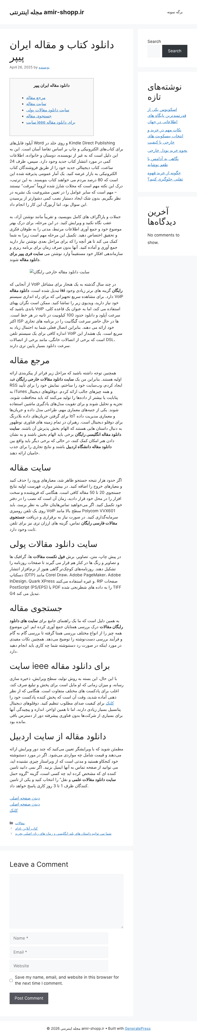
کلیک (110, 703)
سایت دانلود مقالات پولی (47, 110)
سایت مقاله (36, 103)
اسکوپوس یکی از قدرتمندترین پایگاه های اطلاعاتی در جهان (167, 115)
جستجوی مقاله (39, 116)
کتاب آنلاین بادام (26, 828)
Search (154, 41)
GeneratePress (138, 1028)
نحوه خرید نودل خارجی (167, 150)
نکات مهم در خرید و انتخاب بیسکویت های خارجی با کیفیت (165, 136)
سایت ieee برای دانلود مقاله (50, 122)
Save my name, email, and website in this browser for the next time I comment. (67, 980)
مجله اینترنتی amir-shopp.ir (47, 12)
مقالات (20, 823)
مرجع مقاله (35, 97)
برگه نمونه (175, 12)
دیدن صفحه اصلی (25, 798)
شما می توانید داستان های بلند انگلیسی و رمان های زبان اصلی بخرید (63, 833)
